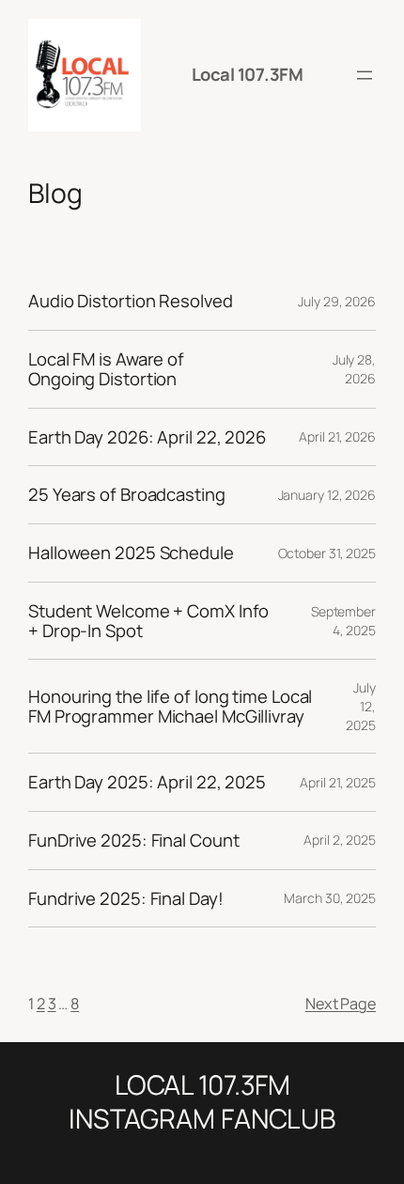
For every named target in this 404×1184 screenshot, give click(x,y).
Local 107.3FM (247, 74)
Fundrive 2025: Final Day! (126, 899)
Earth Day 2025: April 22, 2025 (147, 782)
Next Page (340, 1003)
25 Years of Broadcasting (126, 495)
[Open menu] (364, 75)
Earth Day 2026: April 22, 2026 (147, 437)
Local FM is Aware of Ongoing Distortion (106, 369)
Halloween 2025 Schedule (131, 553)
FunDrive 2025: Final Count (133, 840)
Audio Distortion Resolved (130, 301)
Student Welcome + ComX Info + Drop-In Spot (148, 620)
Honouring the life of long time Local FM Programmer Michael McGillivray (170, 706)
